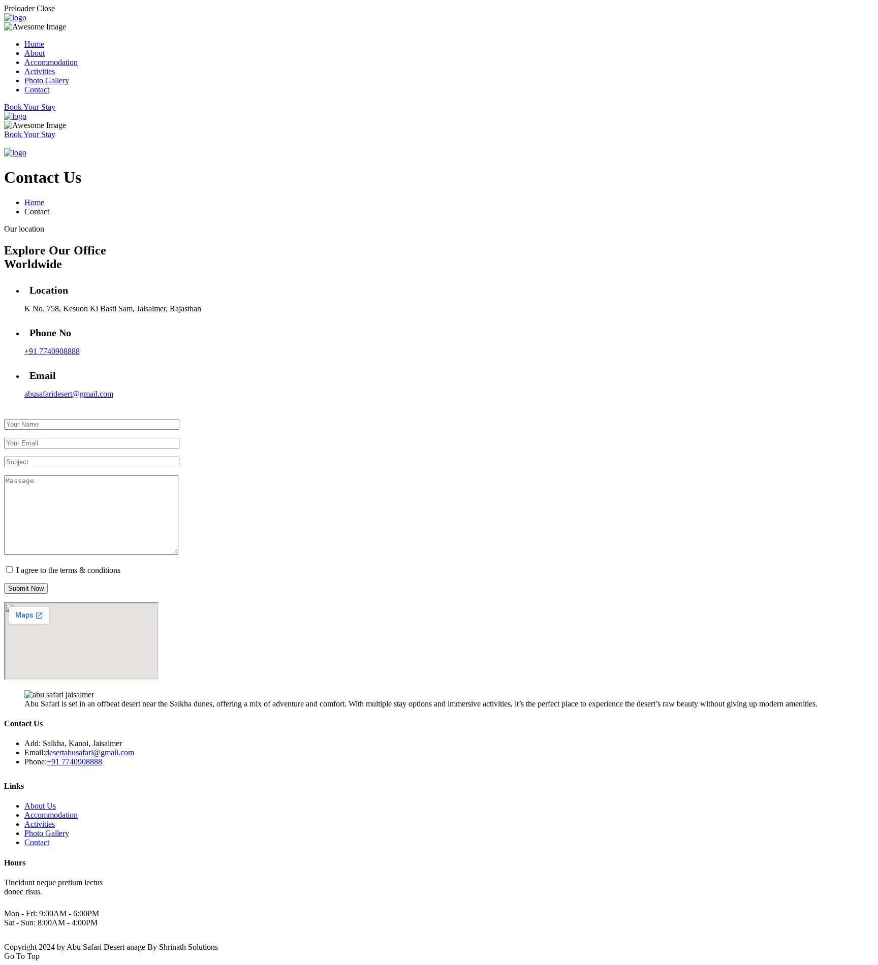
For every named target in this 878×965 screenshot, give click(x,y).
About (34, 53)
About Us (40, 805)
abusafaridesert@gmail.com (68, 394)
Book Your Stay (29, 107)
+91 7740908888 (52, 351)
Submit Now (26, 588)
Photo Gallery (46, 80)
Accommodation (51, 62)
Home (34, 44)
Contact (36, 89)
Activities (39, 71)
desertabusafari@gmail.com (89, 752)
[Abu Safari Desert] (15, 17)
